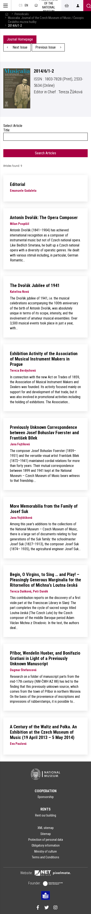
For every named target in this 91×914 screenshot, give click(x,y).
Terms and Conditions (45, 857)
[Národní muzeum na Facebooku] (37, 908)
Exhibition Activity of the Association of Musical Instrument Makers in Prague (44, 359)
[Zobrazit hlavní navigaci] (5, 5)
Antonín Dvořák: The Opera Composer (44, 217)
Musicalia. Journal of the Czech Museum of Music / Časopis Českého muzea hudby (46, 20)
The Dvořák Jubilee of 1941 (35, 285)
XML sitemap (46, 828)
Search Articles (45, 153)
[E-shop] (66, 5)
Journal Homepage (20, 39)
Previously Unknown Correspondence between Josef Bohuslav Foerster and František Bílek (44, 433)
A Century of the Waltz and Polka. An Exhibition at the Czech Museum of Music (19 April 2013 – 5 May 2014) (43, 732)
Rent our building (45, 815)
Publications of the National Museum (49, 5)
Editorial (17, 184)
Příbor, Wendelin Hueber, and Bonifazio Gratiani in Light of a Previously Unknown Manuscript (45, 658)
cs (21, 5)
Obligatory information (46, 845)
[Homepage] (6, 14)
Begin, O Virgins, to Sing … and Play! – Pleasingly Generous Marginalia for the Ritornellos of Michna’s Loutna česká (45, 580)
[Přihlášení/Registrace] (77, 5)
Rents (45, 809)
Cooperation (46, 791)
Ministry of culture (45, 851)
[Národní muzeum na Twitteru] (46, 908)
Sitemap (45, 834)
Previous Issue (46, 47)
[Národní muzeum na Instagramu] (55, 908)
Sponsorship (46, 797)
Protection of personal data (45, 839)
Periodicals (22, 14)
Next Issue (19, 47)
